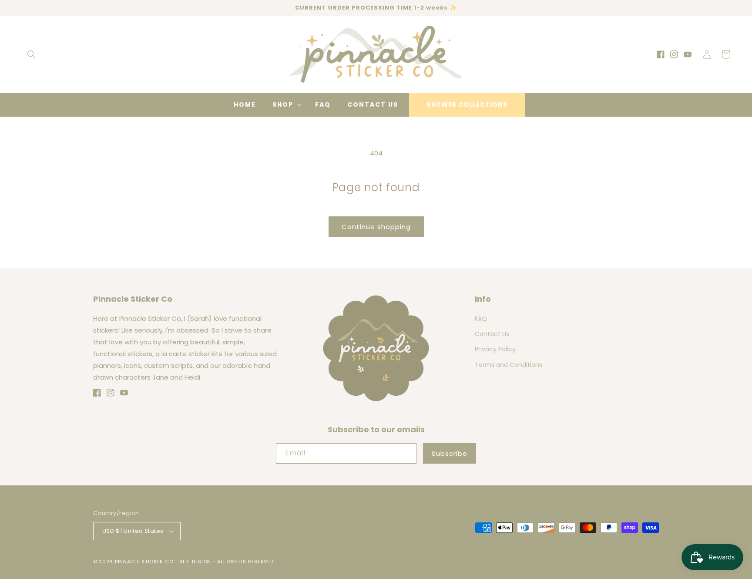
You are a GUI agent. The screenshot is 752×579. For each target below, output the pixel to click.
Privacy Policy (495, 349)
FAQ (481, 318)
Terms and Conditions (508, 364)
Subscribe (449, 453)
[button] (31, 54)
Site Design (195, 561)
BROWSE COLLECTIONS (466, 104)
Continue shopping (376, 226)
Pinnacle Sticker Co (144, 561)
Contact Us (492, 334)
